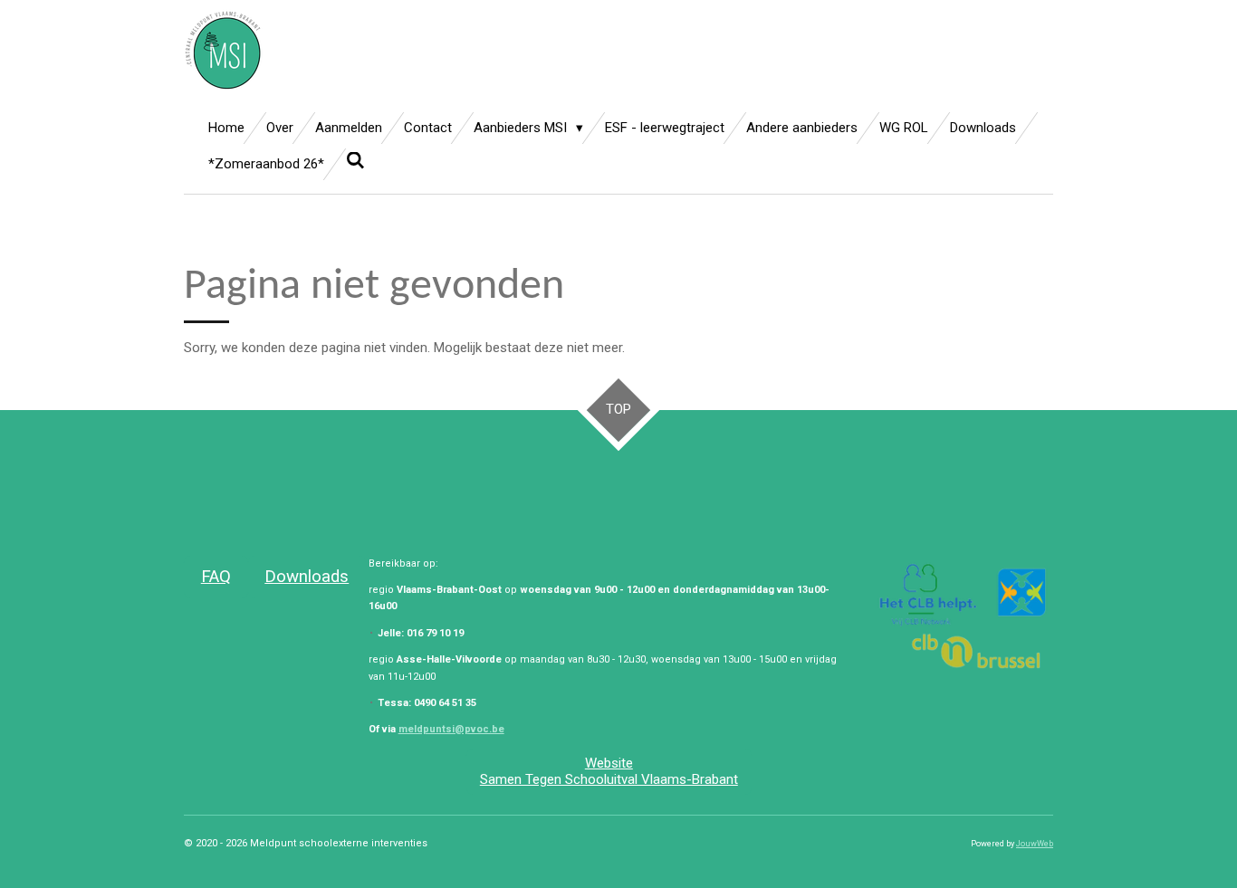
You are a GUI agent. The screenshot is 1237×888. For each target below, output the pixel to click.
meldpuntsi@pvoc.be (451, 729)
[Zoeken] (355, 161)
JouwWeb (1034, 843)
